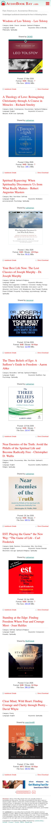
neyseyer (29, 300)
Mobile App (28, 822)
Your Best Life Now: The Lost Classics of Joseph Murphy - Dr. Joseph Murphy (22, 272)
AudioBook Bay (22, 3)
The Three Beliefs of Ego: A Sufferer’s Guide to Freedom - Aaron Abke (25, 364)
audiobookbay (39, 820)
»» (34, 792)
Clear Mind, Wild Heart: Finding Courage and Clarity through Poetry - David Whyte (25, 705)
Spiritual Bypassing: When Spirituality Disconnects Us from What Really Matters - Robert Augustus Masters (22, 186)
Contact (10, 822)
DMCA (22, 822)
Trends (17, 822)
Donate (5, 822)
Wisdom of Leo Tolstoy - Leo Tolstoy (25, 21)
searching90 (30, 722)
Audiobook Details (10, 89)
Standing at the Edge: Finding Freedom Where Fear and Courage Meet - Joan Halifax (23, 621)
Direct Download (43, 89)
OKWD (30, 37)
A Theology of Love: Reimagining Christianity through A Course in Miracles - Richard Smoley (23, 101)
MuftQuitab (29, 641)
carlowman (30, 120)
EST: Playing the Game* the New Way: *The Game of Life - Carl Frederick (23, 538)
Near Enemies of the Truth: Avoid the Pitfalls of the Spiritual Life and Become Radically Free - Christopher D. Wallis (25, 450)
